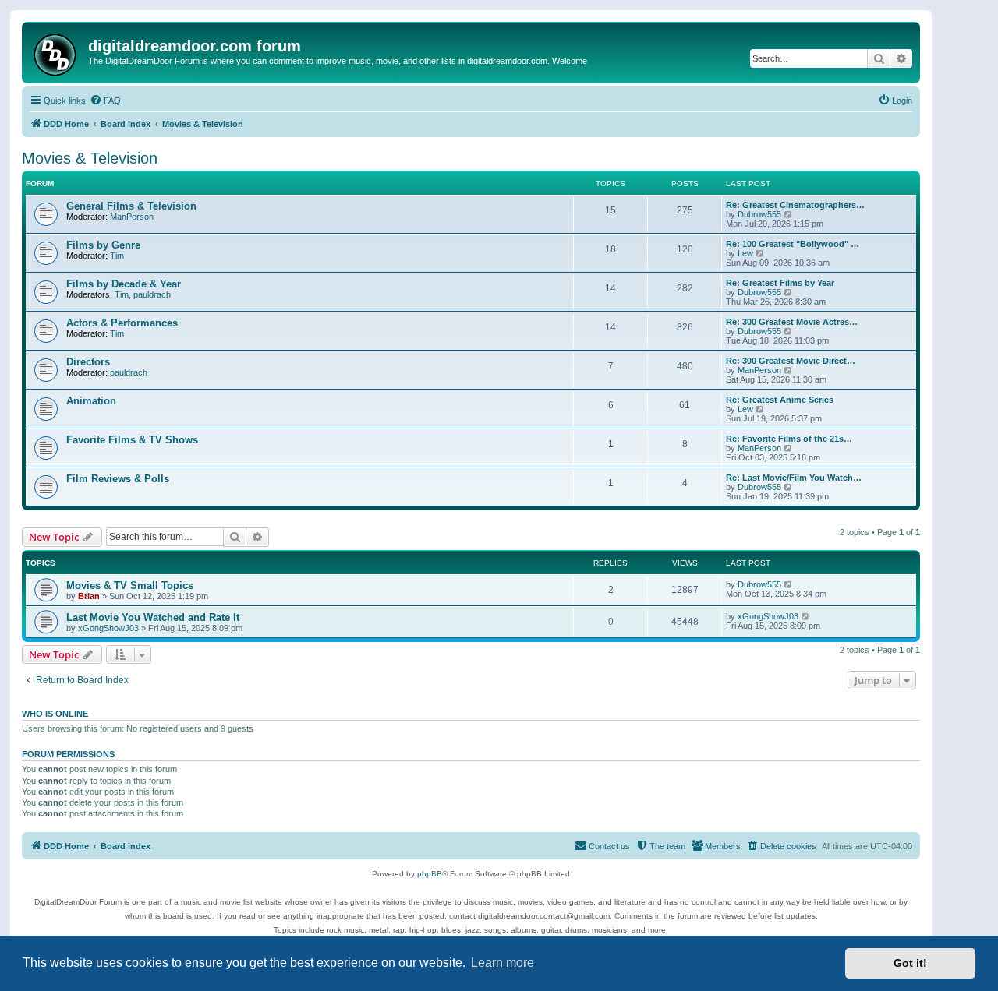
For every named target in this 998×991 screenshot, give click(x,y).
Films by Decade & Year (123, 284)
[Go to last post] (789, 584)
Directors (88, 362)
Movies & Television (89, 158)
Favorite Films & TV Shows (132, 440)
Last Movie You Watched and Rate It (152, 617)
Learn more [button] (502, 962)
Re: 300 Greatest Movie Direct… (790, 360)
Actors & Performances (122, 323)
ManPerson (132, 216)
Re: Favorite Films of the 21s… (789, 438)
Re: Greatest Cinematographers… (795, 205)
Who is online (55, 713)
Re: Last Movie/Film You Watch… (794, 477)
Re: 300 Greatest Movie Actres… (792, 321)
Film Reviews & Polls (117, 479)
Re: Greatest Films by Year (780, 282)
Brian (89, 596)
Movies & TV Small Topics (129, 585)
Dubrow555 (759, 214)
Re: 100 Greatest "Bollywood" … (792, 244)
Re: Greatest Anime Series (779, 399)
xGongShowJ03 (108, 628)
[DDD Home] (57, 52)
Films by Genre (103, 245)
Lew (745, 253)
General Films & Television (131, 206)
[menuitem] (105, 100)
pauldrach (152, 294)
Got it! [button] (910, 963)
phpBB (429, 873)
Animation (91, 401)
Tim (117, 255)
